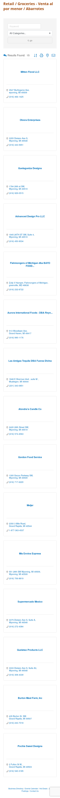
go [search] (31, 40)
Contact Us (34, 791)
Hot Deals (43, 788)
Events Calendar (31, 788)
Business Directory (15, 788)
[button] (4, 55)
